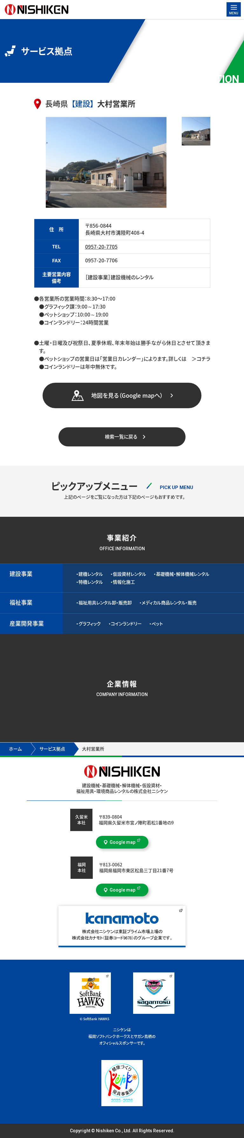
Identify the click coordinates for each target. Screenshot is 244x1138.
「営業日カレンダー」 (122, 358)
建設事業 (21, 574)
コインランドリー (126, 624)
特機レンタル (90, 582)
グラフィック (89, 624)
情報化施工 (124, 582)
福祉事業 (21, 602)
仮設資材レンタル (129, 574)
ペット (157, 624)
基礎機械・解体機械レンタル (182, 574)
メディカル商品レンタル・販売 (169, 603)
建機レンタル (90, 574)
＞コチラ (198, 358)
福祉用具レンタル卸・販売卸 (105, 603)
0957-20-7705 (101, 246)
